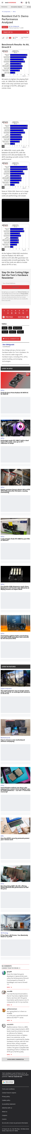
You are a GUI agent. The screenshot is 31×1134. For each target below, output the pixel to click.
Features (4, 27)
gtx (10, 328)
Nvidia (5, 328)
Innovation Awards (16, 7)
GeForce (12, 332)
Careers (4, 1119)
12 (23, 313)
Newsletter (26, 38)
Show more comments (15, 1059)
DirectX (5, 332)
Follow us (16, 38)
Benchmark (17, 328)
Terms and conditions (8, 1089)
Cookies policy (6, 1100)
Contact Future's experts (9, 1093)
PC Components (6, 11)
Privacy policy (6, 1096)
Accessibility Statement (8, 1104)
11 (19, 313)
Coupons (4, 1115)
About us (4, 1111)
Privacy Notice (24, 293)
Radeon (20, 332)
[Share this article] (3, 37)
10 (15, 313)
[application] (15, 208)
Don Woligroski (15, 26)
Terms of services (22, 292)
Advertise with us (7, 1108)
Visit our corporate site (15, 1076)
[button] (29, 2)
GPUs (14, 11)
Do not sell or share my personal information (15, 1123)
